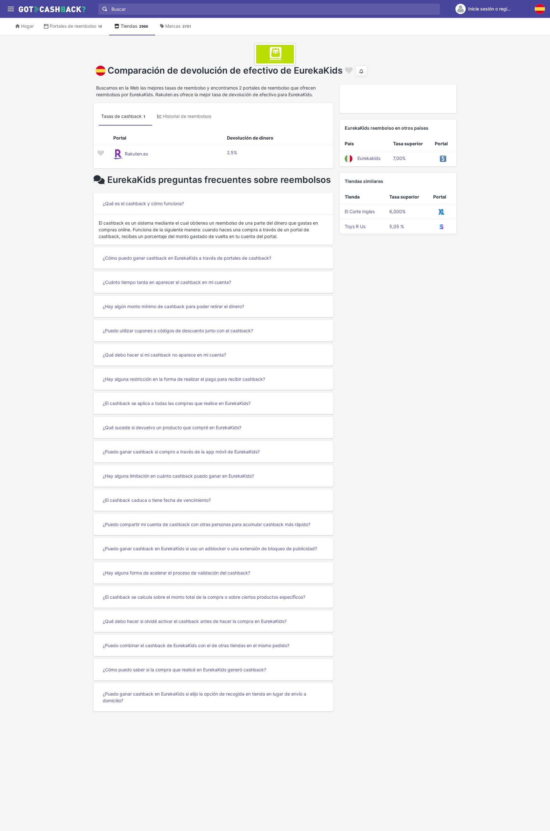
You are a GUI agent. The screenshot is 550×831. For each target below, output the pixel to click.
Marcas (178, 26)
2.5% (232, 152)
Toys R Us (355, 226)
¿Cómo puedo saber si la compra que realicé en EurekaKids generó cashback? (184, 669)
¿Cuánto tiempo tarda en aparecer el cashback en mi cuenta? (167, 282)
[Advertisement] (398, 98)
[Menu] (10, 9)
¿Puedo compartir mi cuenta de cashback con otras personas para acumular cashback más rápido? (206, 524)
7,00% (399, 158)
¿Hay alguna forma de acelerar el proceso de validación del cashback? (176, 572)
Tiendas (134, 26)
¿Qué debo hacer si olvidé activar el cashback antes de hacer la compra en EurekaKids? (194, 621)
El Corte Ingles (360, 211)
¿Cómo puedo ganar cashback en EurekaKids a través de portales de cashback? (187, 258)
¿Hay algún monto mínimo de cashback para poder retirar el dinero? (173, 306)
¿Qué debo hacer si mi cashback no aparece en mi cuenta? (164, 355)
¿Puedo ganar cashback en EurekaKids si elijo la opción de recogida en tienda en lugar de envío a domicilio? (204, 697)
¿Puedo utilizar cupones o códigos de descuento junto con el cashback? (178, 330)
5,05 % (396, 226)
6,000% (397, 211)
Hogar (27, 26)
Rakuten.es (136, 153)
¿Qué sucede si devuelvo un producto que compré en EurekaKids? (172, 427)
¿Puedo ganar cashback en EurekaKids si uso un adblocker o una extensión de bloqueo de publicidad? (210, 548)
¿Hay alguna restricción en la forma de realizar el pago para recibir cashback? (184, 379)
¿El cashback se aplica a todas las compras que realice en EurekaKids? (176, 403)
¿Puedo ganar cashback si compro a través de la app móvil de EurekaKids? (181, 451)
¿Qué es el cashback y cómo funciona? (143, 203)
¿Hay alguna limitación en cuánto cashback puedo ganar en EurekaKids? (178, 476)
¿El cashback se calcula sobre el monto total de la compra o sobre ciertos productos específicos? (204, 597)
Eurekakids (368, 158)
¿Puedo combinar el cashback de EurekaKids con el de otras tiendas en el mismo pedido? (196, 645)
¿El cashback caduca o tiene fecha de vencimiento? (157, 500)
